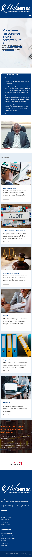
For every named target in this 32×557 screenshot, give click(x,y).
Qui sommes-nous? (7, 517)
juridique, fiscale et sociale (8, 538)
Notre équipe (5, 522)
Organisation (5, 543)
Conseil (4, 540)
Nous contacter (6, 524)
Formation (4, 545)
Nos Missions (5, 519)
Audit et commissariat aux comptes (10, 536)
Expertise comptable (7, 533)
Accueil (4, 515)
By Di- (28, 554)
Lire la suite (6, 198)
